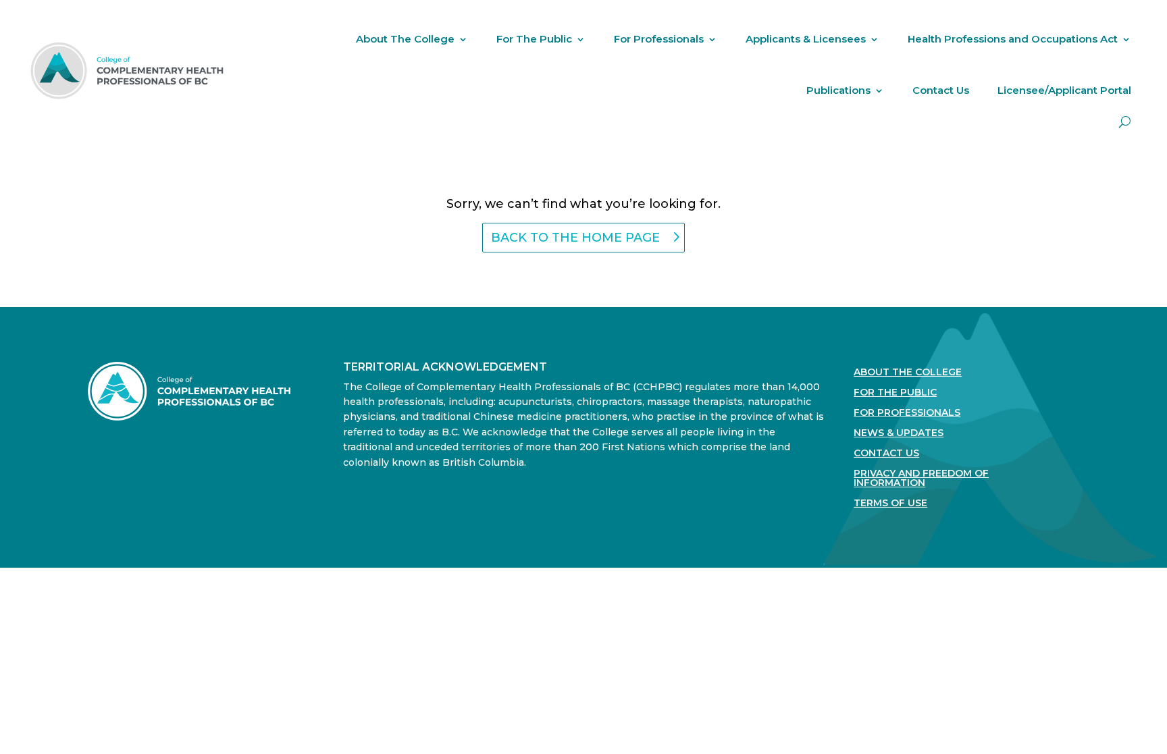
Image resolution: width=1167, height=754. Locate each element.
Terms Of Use (890, 503)
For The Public (534, 38)
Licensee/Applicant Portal (1064, 90)
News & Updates (898, 433)
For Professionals (659, 38)
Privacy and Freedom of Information (921, 478)
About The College (405, 38)
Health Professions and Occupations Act (1013, 38)
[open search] (1125, 122)
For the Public (895, 392)
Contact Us (940, 90)
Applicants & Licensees (806, 38)
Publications (838, 90)
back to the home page (575, 237)
